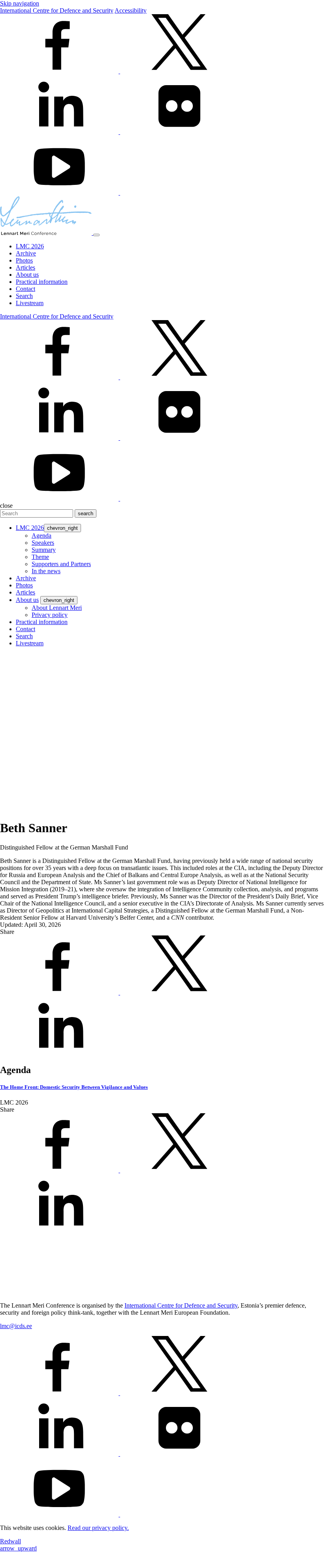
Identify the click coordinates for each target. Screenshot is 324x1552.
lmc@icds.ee (16, 1326)
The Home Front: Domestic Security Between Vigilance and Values (74, 1087)
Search (24, 296)
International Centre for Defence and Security (56, 10)
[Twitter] (179, 71)
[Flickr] (179, 132)
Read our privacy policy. (98, 1527)
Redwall (10, 1541)
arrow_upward (18, 1548)
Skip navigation (19, 3)
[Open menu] (96, 235)
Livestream (29, 303)
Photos (24, 260)
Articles (25, 267)
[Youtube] (60, 192)
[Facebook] (60, 71)
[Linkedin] (60, 132)
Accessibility (131, 10)
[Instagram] (179, 192)
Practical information (42, 281)
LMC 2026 (30, 246)
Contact (25, 288)
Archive (26, 253)
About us (27, 274)
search (85, 513)
